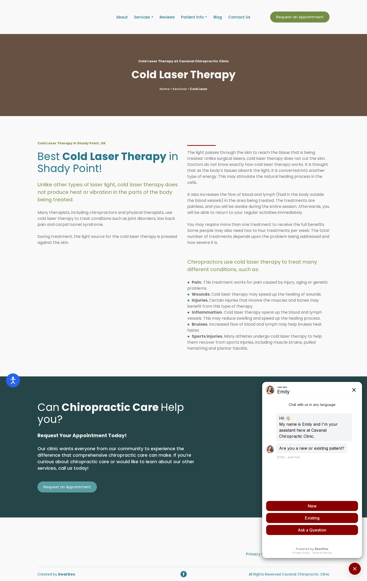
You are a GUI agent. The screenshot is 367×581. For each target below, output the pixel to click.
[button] (300, 17)
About (122, 17)
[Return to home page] (67, 17)
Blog (217, 17)
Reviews (167, 17)
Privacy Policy (259, 554)
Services (142, 17)
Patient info (192, 17)
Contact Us (239, 17)
